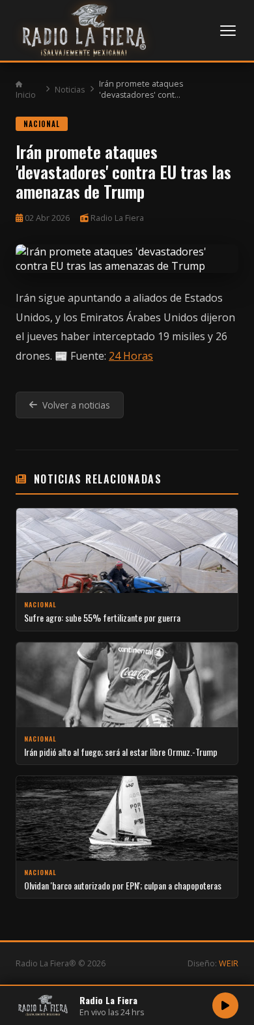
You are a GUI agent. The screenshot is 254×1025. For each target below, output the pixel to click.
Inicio (26, 94)
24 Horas (131, 356)
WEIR (228, 963)
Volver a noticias (76, 405)
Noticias (70, 89)
